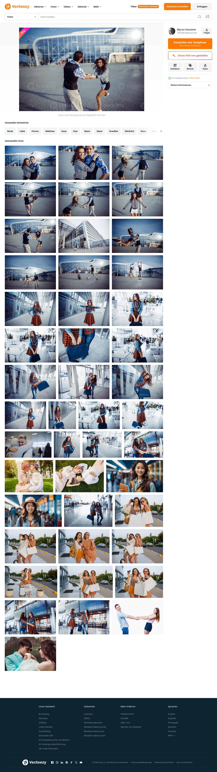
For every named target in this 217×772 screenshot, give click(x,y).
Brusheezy (44, 714)
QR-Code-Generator (48, 748)
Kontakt (124, 718)
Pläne (133, 6)
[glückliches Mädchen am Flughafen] (30, 345)
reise (143, 131)
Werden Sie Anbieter (131, 726)
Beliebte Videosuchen (95, 735)
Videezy (42, 722)
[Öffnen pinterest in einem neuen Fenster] (66, 762)
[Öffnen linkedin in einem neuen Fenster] (62, 762)
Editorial (82, 6)
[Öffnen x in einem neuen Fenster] (76, 762)
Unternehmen (46, 726)
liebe (22, 131)
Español (172, 718)
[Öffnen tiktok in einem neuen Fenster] (71, 762)
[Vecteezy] (17, 7)
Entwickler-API (46, 735)
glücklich (129, 131)
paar (75, 131)
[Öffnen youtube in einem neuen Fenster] (81, 762)
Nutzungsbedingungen (141, 762)
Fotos (54, 6)
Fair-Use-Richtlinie (184, 762)
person (35, 131)
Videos (67, 6)
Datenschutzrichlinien (164, 762)
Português (173, 722)
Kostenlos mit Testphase (190, 44)
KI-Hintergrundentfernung (52, 744)
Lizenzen (88, 714)
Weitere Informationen (181, 85)
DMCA (87, 718)
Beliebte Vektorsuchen (95, 726)
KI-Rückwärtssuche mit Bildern (54, 739)
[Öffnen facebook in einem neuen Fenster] (52, 762)
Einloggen (202, 6)
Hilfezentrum (127, 714)
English (171, 714)
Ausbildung (44, 731)
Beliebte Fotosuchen (94, 731)
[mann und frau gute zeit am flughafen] (30, 163)
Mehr (96, 6)
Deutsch (172, 726)
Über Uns (125, 722)
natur (100, 131)
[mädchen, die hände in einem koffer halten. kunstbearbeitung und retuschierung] (83, 345)
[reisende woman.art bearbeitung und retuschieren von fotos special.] (30, 309)
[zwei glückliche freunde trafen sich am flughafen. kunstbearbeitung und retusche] (30, 617)
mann (87, 131)
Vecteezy (43, 718)
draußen (113, 131)
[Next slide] (158, 131)
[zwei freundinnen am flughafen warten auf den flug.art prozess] (102, 444)
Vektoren (39, 6)
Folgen (207, 32)
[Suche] (199, 16)
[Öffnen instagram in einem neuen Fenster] (57, 762)
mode (10, 131)
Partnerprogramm (93, 722)
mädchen (50, 131)
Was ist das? (195, 78)
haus (64, 131)
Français (172, 731)
